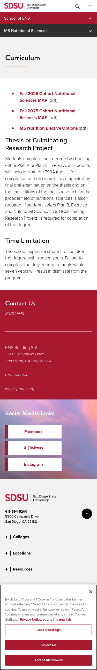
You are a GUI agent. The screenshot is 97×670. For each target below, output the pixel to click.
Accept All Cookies (48, 660)
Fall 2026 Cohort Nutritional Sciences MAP (47, 97)
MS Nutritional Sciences (25, 30)
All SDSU (90, 6)
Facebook (33, 432)
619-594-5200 (16, 511)
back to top (87, 514)
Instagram (33, 464)
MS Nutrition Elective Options (49, 128)
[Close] (90, 591)
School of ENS (17, 18)
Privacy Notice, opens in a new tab (45, 619)
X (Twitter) (33, 448)
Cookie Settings (48, 629)
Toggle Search (77, 6)
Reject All (48, 645)
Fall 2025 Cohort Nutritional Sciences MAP (47, 114)
